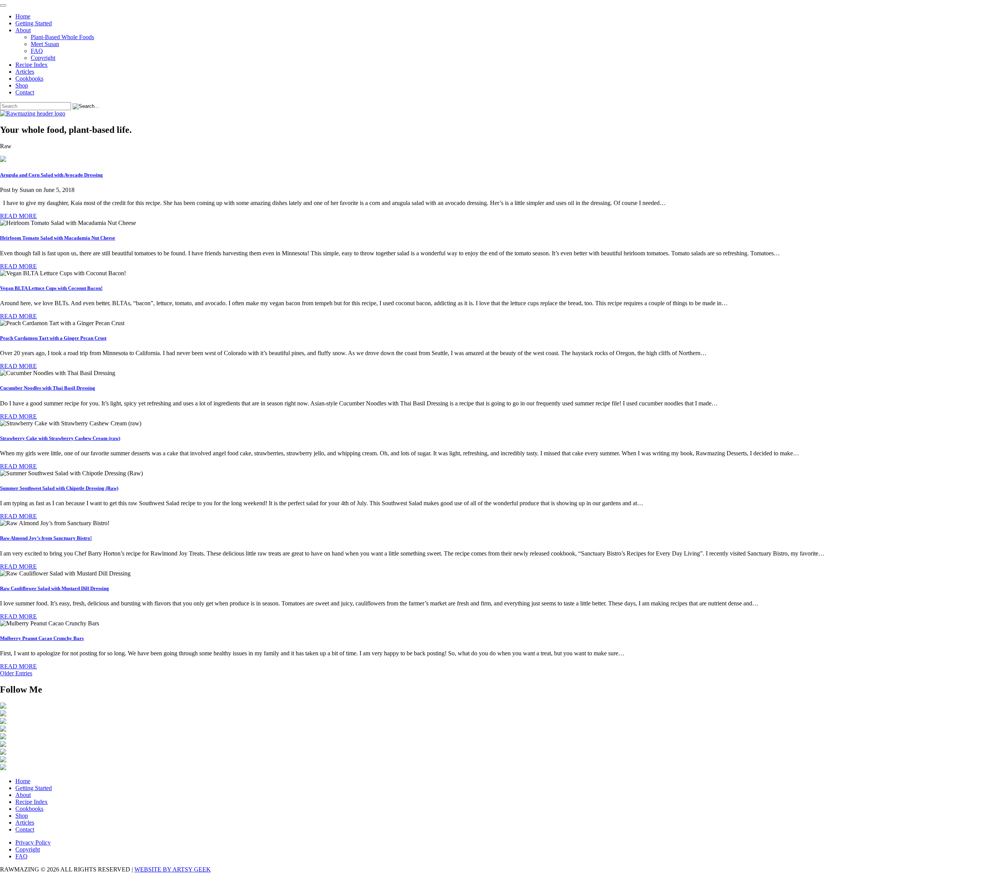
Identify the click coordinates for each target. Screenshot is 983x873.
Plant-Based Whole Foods (62, 37)
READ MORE (18, 216)
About (23, 30)
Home (22, 16)
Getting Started (33, 23)
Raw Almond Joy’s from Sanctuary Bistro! (46, 538)
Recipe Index (31, 64)
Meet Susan (45, 44)
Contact (24, 92)
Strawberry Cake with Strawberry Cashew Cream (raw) (60, 438)
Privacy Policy (33, 842)
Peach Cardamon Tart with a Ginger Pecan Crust (53, 338)
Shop (21, 85)
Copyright (43, 58)
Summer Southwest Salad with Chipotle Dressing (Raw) (59, 488)
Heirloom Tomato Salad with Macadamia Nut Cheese (57, 238)
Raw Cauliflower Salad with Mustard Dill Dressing (54, 588)
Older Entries (16, 673)
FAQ (37, 51)
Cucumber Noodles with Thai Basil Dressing (47, 388)
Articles (24, 71)
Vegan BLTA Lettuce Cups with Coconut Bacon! (51, 288)
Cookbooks (29, 78)
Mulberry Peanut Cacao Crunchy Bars (42, 638)
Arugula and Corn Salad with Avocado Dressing (51, 175)
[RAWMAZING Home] (491, 113)
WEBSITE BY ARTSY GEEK (172, 869)
